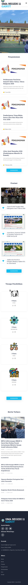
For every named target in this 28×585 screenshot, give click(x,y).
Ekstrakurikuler (4, 569)
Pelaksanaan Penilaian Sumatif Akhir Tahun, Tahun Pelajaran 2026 (13, 82)
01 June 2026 (9, 483)
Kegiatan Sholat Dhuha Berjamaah (12, 490)
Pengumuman (4, 566)
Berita (2, 561)
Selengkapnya (14, 170)
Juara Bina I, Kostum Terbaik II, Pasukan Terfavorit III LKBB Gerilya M (16, 234)
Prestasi (3, 564)
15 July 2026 (9, 473)
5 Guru (14, 301)
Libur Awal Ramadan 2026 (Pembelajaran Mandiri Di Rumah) (12, 153)
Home (2, 559)
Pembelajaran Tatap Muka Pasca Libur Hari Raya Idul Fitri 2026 (13, 117)
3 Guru (14, 353)
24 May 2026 (9, 492)
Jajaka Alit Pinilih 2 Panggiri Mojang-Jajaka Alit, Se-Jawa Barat (16, 261)
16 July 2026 (9, 449)
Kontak (2, 574)
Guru (2, 572)
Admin (2, 449)
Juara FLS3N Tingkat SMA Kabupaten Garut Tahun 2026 (16, 207)
